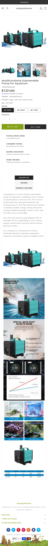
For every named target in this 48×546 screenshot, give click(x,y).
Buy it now (35, 127)
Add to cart (12, 127)
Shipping (5, 94)
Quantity (5, 114)
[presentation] (2, 71)
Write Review (7, 87)
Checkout (24, 2)
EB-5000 (7, 110)
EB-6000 (21, 110)
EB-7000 (34, 110)
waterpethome (24, 8)
